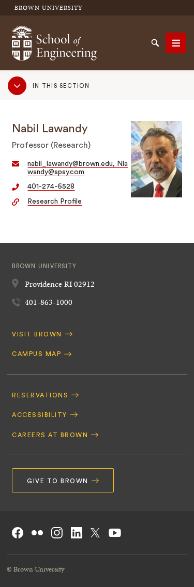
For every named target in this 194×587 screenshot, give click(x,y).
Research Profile (54, 201)
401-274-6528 (50, 186)
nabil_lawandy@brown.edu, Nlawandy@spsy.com (77, 168)
